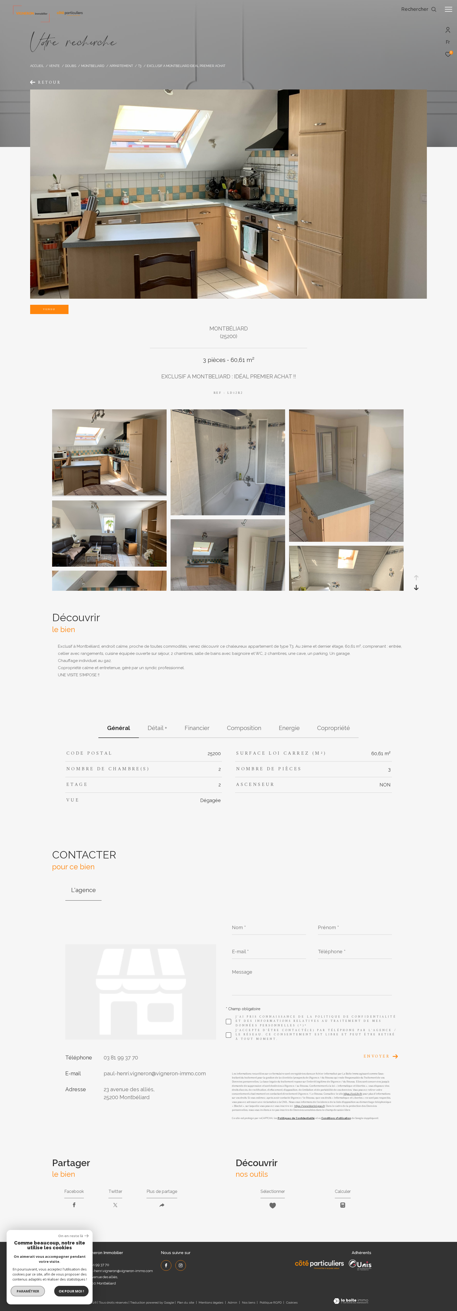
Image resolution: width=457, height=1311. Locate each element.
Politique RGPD (271, 1302)
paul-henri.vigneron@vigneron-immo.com (155, 1073)
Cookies (292, 1302)
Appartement (121, 66)
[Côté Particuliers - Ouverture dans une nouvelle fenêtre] (319, 1265)
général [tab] (118, 727)
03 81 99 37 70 (121, 1057)
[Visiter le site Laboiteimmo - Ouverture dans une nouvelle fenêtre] (350, 1301)
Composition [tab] (244, 727)
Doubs (70, 66)
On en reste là (70, 1236)
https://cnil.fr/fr (353, 1094)
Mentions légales (211, 1302)
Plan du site (186, 1302)
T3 (139, 66)
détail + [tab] (157, 727)
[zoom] (109, 494)
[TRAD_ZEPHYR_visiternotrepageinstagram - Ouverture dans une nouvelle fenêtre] (180, 1265)
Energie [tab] (289, 727)
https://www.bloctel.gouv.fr (309, 1106)
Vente (54, 66)
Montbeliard (92, 66)
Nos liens (249, 1302)
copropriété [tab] (333, 727)
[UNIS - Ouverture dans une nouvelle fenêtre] (360, 1265)
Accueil (37, 66)
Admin (233, 1302)
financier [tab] (197, 727)
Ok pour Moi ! (71, 1291)
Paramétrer (28, 1291)
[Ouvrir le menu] (448, 9)
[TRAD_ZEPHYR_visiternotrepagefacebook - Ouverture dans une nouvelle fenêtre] (166, 1265)
